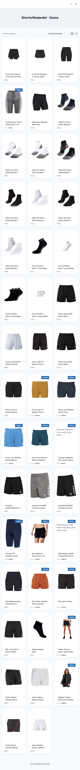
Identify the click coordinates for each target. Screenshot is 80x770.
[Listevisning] (76, 33)
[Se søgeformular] (71, 4)
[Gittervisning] (72, 33)
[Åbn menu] (76, 3)
